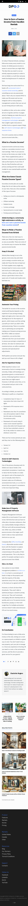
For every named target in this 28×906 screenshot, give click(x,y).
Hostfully (18, 542)
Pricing (4, 825)
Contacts (5, 866)
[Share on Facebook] (10, 33)
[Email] (16, 661)
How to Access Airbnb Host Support (20, 717)
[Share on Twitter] (14, 33)
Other (4, 839)
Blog (3, 849)
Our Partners (6, 851)
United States (6, 834)
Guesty (4, 544)
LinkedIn (5, 877)
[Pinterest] (13, 661)
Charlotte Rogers (16, 673)
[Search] (25, 1)
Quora (4, 880)
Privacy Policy (6, 854)
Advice (14, 15)
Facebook (5, 875)
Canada (4, 837)
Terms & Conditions (8, 856)
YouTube (4, 882)
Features (5, 817)
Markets (4, 820)
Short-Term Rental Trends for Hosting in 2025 (13, 750)
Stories (4, 823)
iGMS (13, 542)
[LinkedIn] (18, 661)
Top (14, 902)
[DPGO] (14, 6)
